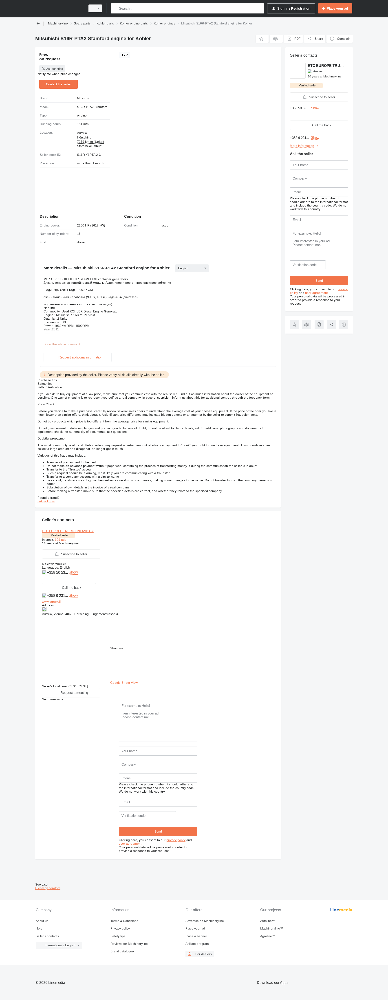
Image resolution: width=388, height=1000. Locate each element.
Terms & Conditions (124, 921)
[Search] (115, 8)
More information (302, 145)
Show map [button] (117, 648)
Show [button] (73, 572)
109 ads (60, 539)
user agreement (130, 843)
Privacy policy (120, 928)
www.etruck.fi (51, 601)
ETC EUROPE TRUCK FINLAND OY (68, 531)
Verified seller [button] (59, 535)
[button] (262, 39)
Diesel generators (47, 888)
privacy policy (175, 840)
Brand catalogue (122, 951)
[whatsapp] (44, 579)
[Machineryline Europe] (59, 8)
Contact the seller (58, 84)
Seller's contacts (47, 936)
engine (82, 115)
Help (39, 928)
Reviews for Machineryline (129, 943)
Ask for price (54, 68)
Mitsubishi (84, 98)
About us (42, 921)
